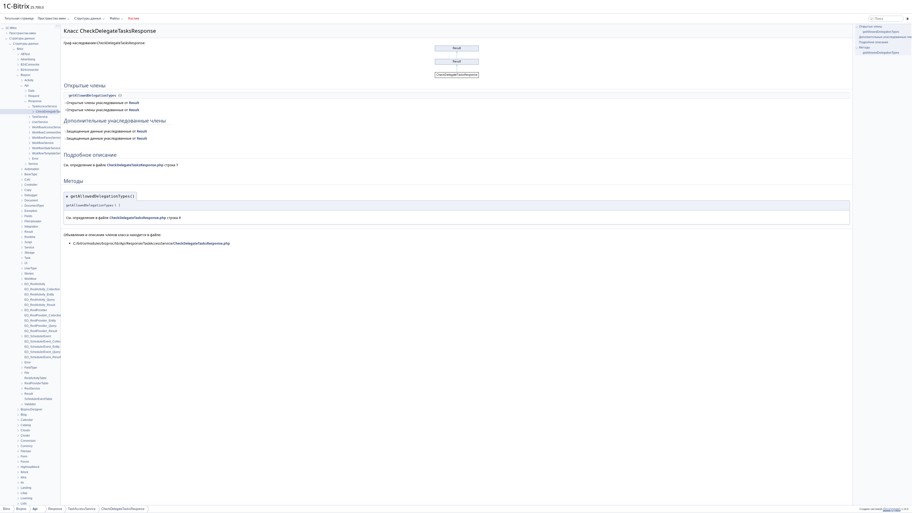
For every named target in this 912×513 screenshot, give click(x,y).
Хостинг (133, 18)
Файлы (114, 18)
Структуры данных (87, 18)
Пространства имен (52, 18)
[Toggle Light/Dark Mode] (907, 18)
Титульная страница (19, 18)
